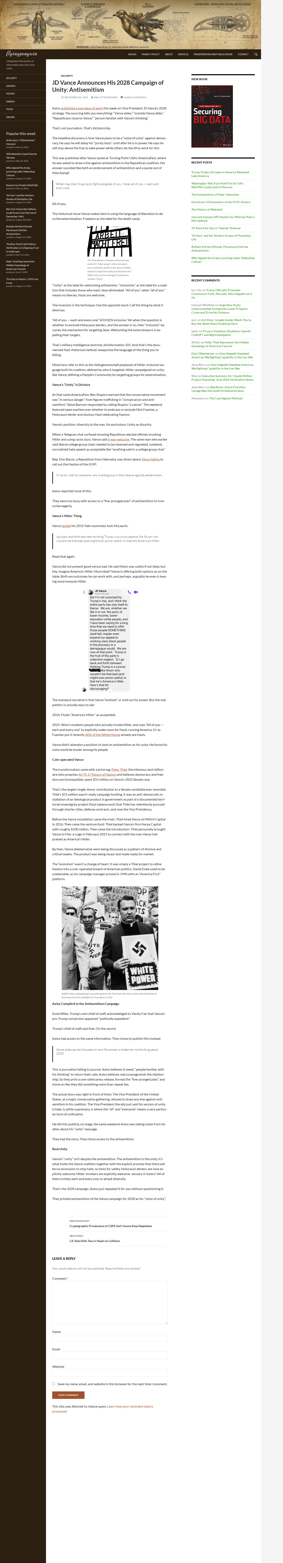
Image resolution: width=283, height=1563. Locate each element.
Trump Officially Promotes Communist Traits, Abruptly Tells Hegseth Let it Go (221, 293)
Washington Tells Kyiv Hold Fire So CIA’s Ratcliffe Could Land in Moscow (217, 185)
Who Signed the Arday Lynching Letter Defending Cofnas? (20, 171)
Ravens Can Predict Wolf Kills (22, 185)
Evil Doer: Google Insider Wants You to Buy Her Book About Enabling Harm (221, 321)
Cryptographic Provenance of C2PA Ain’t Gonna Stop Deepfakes (111, 1223)
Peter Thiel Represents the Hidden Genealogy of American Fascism (220, 344)
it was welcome (118, 439)
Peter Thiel (119, 769)
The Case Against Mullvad (225, 398)
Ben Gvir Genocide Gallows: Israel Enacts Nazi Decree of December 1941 (21, 212)
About (169, 54)
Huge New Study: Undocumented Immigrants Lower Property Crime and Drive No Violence (219, 308)
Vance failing (151, 459)
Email (56, 1349)
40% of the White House (102, 735)
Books (132, 54)
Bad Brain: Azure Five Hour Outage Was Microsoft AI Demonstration (218, 389)
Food (9, 109)
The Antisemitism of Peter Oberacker (215, 194)
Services (183, 54)
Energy (10, 101)
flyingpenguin (21, 53)
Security (67, 75)
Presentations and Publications (213, 54)
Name (56, 1332)
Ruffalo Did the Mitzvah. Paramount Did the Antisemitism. (19, 230)
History (11, 86)
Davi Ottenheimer (106, 97)
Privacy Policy (151, 54)
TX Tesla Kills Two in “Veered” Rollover (216, 228)
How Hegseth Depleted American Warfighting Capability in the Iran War (222, 355)
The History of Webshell (207, 209)
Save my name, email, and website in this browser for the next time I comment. (112, 1384)
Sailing (10, 117)
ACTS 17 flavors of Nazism (97, 774)
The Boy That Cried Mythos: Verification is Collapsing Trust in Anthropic (22, 247)
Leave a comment (135, 97)
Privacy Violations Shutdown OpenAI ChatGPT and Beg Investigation (221, 333)
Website (58, 1366)
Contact (243, 54)
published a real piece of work (82, 108)
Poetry (10, 93)
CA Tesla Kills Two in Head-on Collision (95, 1238)
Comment (60, 1278)
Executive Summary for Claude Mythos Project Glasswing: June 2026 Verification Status (222, 377)
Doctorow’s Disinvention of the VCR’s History (221, 202)
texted (66, 526)
